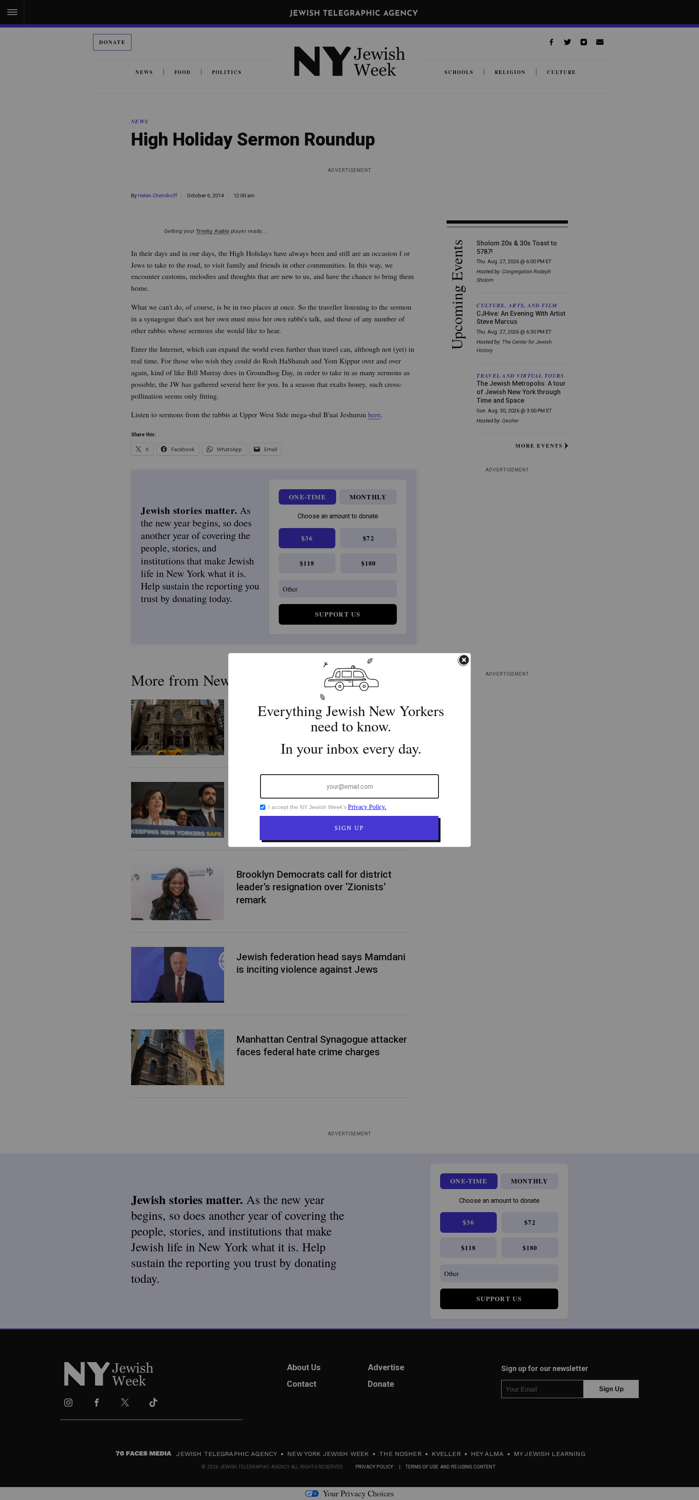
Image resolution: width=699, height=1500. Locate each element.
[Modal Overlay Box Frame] (349, 750)
